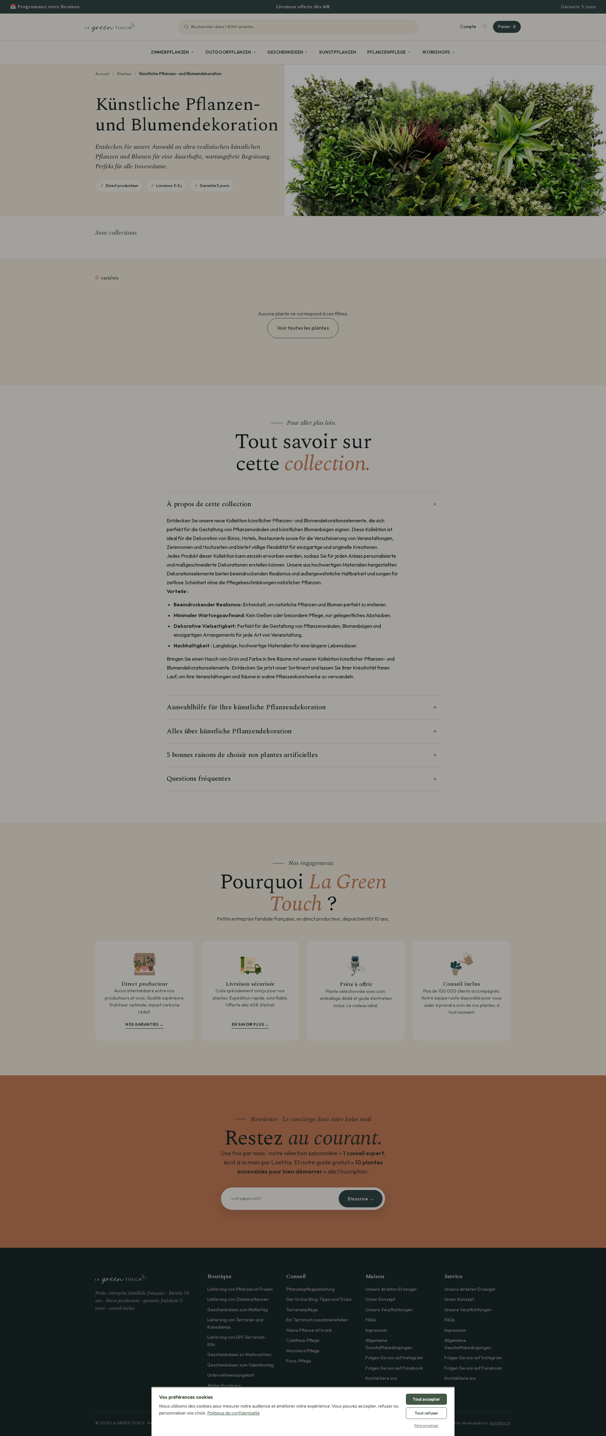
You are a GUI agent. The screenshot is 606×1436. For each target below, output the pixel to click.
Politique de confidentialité (233, 1413)
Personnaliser (426, 1425)
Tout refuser (426, 1413)
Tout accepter (426, 1399)
